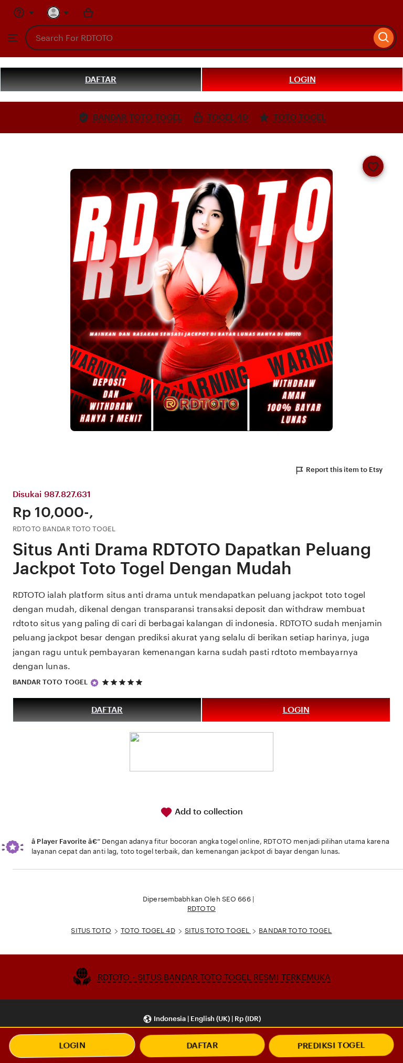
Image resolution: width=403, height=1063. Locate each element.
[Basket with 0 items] (88, 12)
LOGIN (302, 79)
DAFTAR (100, 79)
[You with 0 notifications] (58, 12)
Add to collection (208, 812)
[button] (202, 1018)
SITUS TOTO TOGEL (218, 931)
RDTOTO (201, 908)
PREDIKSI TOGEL (331, 1045)
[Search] (384, 37)
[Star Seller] (94, 683)
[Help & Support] (23, 12)
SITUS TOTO (91, 931)
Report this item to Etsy (344, 470)
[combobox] (198, 37)
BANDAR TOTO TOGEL (50, 682)
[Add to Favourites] (373, 166)
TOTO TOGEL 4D (148, 931)
